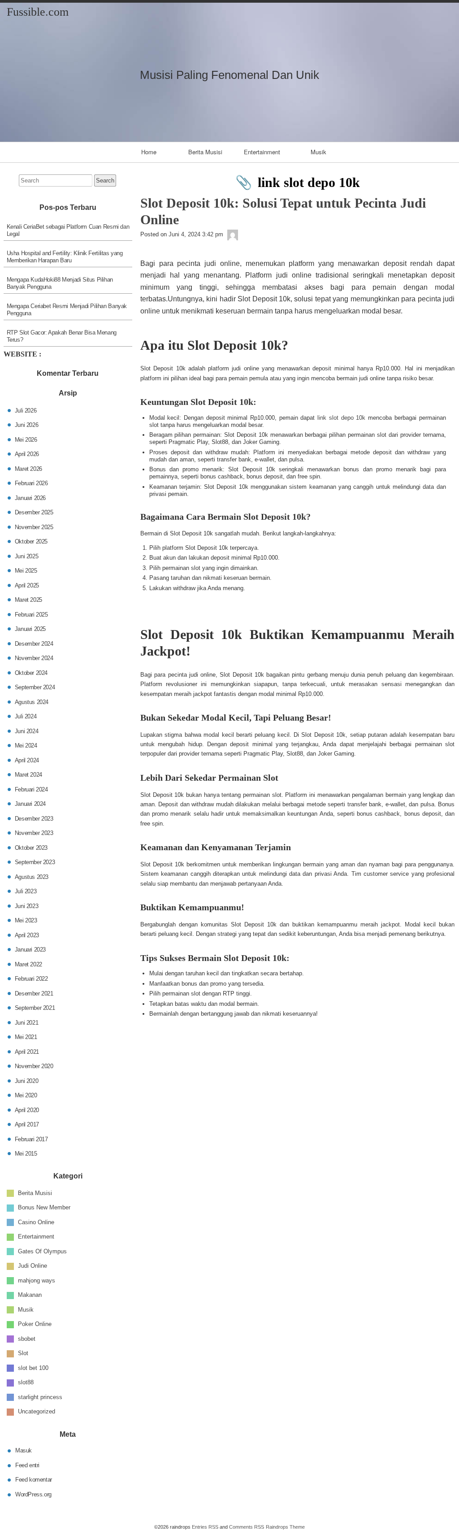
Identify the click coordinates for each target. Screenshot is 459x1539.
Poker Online (35, 1324)
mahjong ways (36, 1280)
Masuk (23, 1450)
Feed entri (27, 1464)
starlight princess (40, 1396)
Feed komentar (33, 1479)
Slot (23, 1353)
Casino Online (36, 1221)
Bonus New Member (44, 1207)
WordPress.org (33, 1494)
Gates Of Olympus (42, 1251)
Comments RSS (246, 1527)
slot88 (26, 1382)
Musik (318, 152)
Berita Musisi (205, 152)
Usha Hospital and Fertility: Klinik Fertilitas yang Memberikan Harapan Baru (65, 257)
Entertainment (262, 152)
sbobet (26, 1338)
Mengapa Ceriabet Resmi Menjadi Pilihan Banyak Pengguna (67, 310)
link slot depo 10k (341, 417)
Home (148, 152)
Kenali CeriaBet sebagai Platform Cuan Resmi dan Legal (68, 230)
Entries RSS (205, 1527)
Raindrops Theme (285, 1527)
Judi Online (32, 1265)
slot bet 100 (33, 1367)
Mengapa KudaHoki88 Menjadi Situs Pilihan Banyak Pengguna (60, 283)
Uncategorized (36, 1411)
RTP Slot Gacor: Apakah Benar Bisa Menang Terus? (62, 336)
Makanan (30, 1294)
